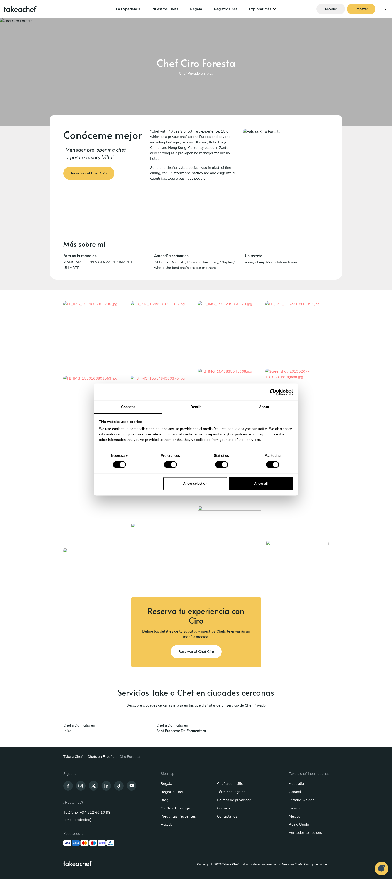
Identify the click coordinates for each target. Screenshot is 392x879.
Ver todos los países (305, 832)
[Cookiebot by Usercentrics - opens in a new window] (273, 392)
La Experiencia (128, 9)
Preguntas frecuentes (178, 816)
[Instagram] (81, 785)
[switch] (170, 464)
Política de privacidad (234, 800)
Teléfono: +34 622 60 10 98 (86, 812)
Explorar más (260, 9)
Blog (164, 800)
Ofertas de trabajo (175, 808)
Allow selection (195, 483)
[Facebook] (68, 785)
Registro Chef (225, 9)
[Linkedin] (106, 785)
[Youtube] (131, 785)
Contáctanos (227, 816)
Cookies (223, 808)
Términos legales (231, 791)
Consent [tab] (128, 407)
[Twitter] (93, 785)
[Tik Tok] (119, 785)
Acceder (167, 824)
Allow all (261, 483)
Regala (196, 9)
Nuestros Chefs (165, 9)
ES (382, 9)
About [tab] (264, 407)
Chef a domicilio (230, 783)
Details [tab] (196, 407)
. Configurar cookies (316, 864)
